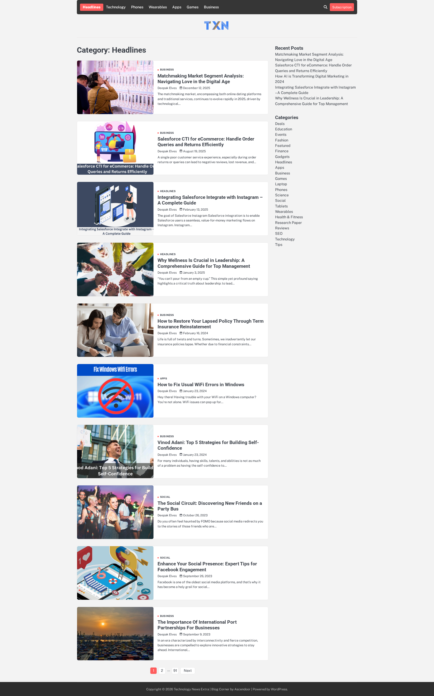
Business (211, 7)
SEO (279, 233)
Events (280, 134)
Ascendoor (242, 689)
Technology (116, 7)
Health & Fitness (289, 217)
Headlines (92, 7)
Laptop (281, 184)
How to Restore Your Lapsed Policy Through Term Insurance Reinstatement (211, 323)
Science (282, 195)
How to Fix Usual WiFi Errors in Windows (201, 384)
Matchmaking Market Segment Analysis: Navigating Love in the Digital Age (201, 78)
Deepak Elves (167, 88)
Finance (281, 151)
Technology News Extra (191, 689)
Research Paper (288, 222)
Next (188, 670)
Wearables (158, 7)
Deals (280, 123)
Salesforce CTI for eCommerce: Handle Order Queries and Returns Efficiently (206, 141)
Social (165, 497)
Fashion (281, 140)
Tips (278, 244)
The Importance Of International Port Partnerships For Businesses (197, 624)
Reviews (282, 228)
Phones (137, 7)
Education (283, 129)
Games (192, 7)
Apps (176, 7)
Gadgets (282, 156)
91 (175, 670)
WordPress (279, 689)
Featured (282, 145)
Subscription (341, 7)
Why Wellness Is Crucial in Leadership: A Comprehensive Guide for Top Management (204, 263)
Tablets (281, 206)
